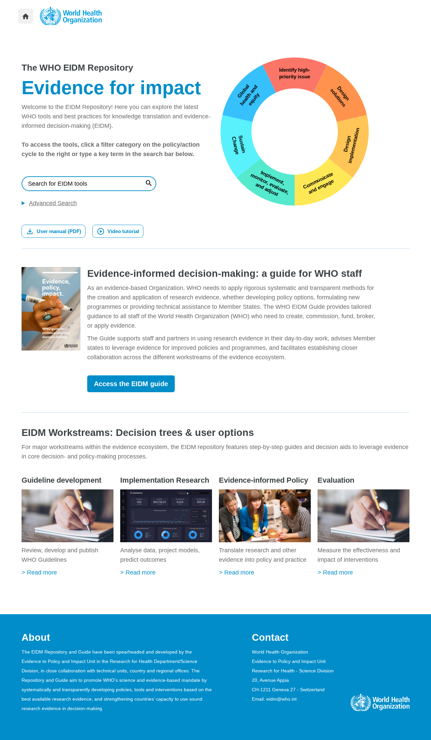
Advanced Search (53, 203)
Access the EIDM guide (131, 383)
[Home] (25, 16)
